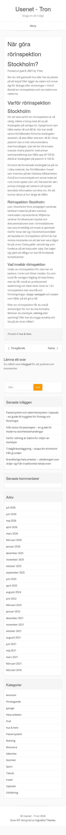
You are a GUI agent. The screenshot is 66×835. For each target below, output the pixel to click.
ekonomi (11, 695)
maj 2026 (11, 520)
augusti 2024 (13, 592)
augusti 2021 (13, 637)
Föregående (18, 348)
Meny (33, 26)
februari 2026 (14, 540)
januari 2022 (13, 611)
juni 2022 (11, 598)
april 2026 (11, 527)
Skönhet (11, 760)
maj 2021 (11, 650)
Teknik (10, 773)
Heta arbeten (13, 714)
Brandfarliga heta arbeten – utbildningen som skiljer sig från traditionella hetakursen (32, 461)
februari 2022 (14, 605)
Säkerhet (11, 753)
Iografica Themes (45, 820)
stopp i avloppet (35, 294)
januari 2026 (13, 546)
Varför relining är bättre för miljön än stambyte (27, 440)
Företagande (13, 701)
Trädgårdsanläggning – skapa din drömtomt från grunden (31, 451)
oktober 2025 (13, 566)
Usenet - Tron (33, 8)
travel (9, 779)
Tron (40, 71)
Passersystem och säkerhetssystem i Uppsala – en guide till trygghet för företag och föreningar (32, 417)
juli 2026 (11, 507)
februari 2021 (14, 663)
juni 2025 (11, 579)
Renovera (11, 747)
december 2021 (14, 618)
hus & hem (25, 334)
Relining (10, 740)
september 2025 (15, 572)
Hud (8, 721)
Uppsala (11, 786)
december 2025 (14, 553)
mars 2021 (12, 657)
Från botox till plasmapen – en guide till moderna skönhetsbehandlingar (28, 429)
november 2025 (15, 559)
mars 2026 (12, 533)
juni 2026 (11, 514)
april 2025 (11, 585)
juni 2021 (11, 644)
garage (10, 708)
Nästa (51, 348)
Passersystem (14, 734)
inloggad (26, 364)
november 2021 (15, 624)
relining (37, 313)
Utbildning (12, 792)
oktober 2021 (13, 631)
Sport (9, 766)
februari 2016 (14, 670)
